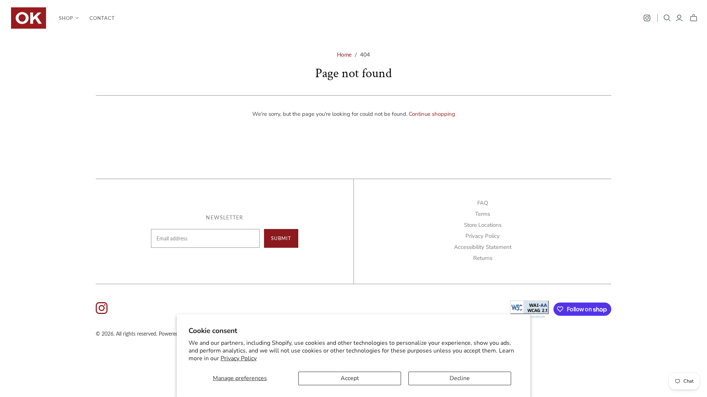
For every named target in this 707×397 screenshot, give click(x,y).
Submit (281, 238)
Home (344, 54)
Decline (460, 378)
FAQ (482, 203)
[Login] (679, 18)
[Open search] (667, 18)
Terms (482, 214)
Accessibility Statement (482, 247)
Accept (350, 378)
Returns (482, 258)
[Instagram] (647, 18)
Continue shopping (432, 114)
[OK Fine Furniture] (28, 18)
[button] (68, 18)
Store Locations (483, 225)
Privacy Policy (239, 358)
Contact (102, 18)
